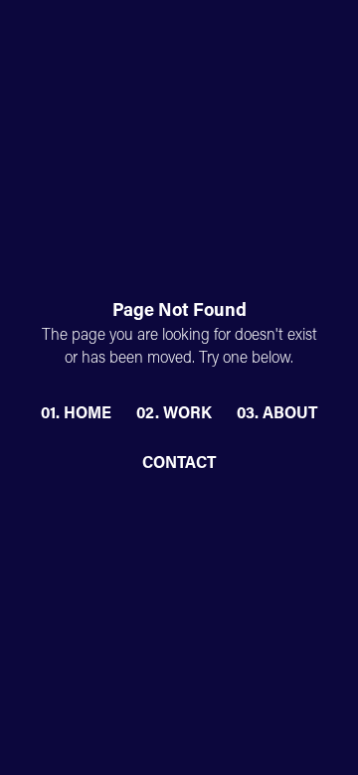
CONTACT (179, 464)
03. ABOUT (277, 414)
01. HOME (76, 414)
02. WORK (174, 414)
